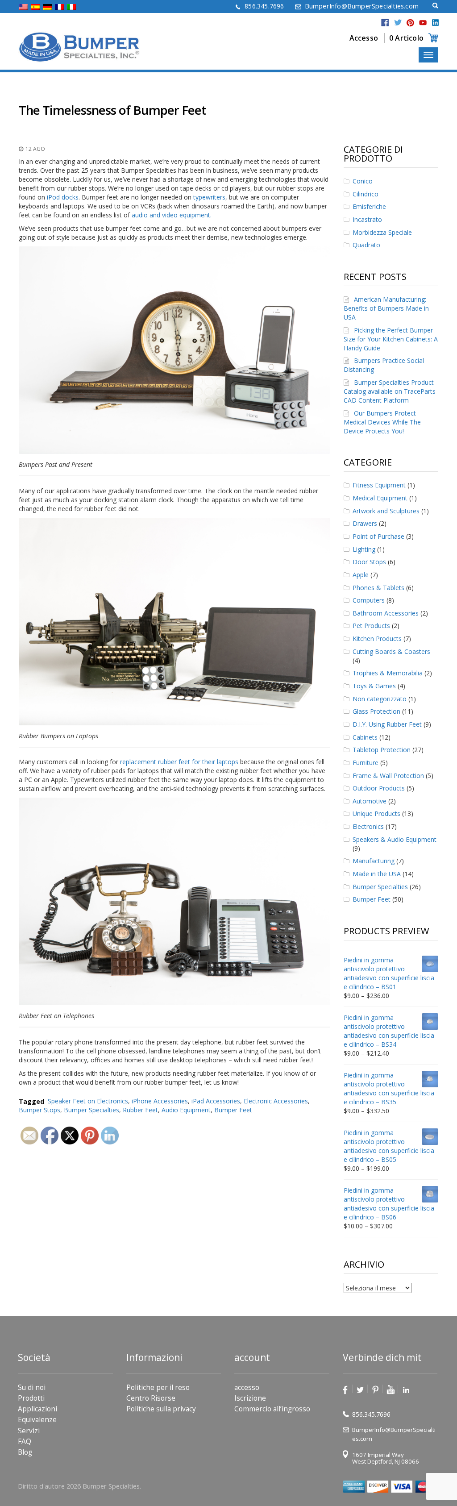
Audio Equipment (186, 1110)
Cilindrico (365, 194)
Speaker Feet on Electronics (88, 1101)
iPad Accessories (215, 1101)
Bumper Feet (233, 1110)
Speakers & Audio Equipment (394, 839)
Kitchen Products (377, 638)
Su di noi (32, 1387)
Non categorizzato (380, 699)
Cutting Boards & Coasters (391, 651)
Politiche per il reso (158, 1387)
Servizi (29, 1430)
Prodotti (31, 1398)
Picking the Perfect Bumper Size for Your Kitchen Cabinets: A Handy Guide (391, 339)
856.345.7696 (264, 6)
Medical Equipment (380, 498)
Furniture (365, 762)
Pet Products (371, 625)
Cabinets (365, 737)
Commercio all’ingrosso (272, 1409)
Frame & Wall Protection (388, 775)
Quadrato (366, 245)
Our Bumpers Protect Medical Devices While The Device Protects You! (382, 422)
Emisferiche (369, 206)
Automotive (369, 801)
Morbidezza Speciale (382, 232)
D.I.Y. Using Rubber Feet (387, 724)
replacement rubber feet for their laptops (179, 761)
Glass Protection (376, 711)
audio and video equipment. (172, 215)
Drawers (365, 523)
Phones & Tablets (378, 587)
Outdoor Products (379, 788)
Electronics (368, 826)
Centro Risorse (150, 1398)
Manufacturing (374, 861)
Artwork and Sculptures (386, 511)
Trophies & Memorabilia (388, 673)
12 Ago (35, 149)
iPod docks (62, 197)
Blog (25, 1452)
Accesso (363, 38)
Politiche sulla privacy (161, 1409)
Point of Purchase (378, 536)
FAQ (24, 1441)
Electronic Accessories (276, 1101)
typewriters (209, 197)
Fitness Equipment (379, 485)
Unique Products (376, 813)
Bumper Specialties (380, 886)
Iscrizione (250, 1398)
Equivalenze (37, 1419)
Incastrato (367, 219)
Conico (363, 181)
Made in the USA (377, 873)
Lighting (364, 549)
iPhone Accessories (160, 1101)
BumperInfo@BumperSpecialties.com (362, 6)
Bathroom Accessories (386, 613)
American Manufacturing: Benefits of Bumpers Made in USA (386, 308)
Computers (369, 600)
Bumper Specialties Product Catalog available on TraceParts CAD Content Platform (390, 391)
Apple (361, 574)
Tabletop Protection (382, 749)
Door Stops (369, 561)
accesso (246, 1387)
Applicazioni (37, 1409)
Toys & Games (374, 686)
